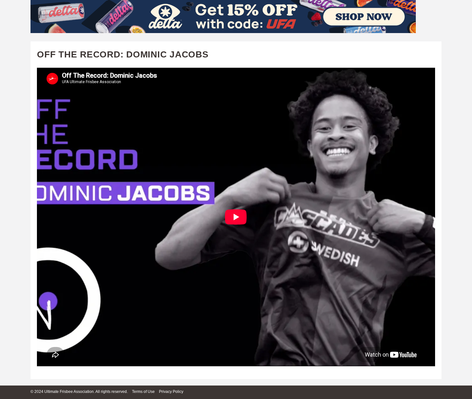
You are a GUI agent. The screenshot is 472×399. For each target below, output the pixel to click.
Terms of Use (143, 391)
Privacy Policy (171, 391)
